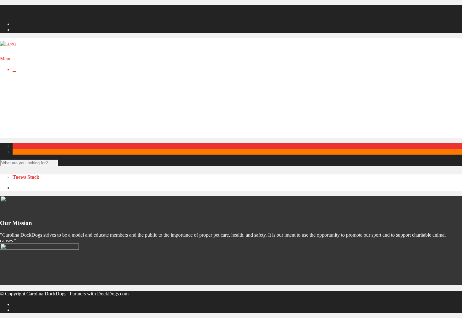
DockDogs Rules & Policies (53, 136)
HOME (20, 80)
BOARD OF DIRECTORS (41, 97)
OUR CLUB (26, 108)
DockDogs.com (113, 293)
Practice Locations (43, 125)
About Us (35, 114)
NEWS (20, 85)
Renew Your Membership (38, 13)
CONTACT (25, 102)
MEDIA (21, 91)
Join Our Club (27, 7)
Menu (6, 58)
